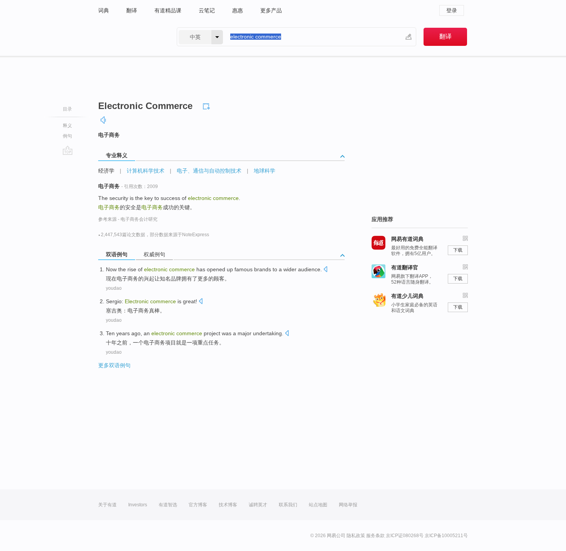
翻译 (131, 10)
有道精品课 (167, 10)
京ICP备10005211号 (446, 535)
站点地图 (318, 504)
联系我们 (288, 504)
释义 (67, 125)
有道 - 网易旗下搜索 (129, 37)
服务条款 (375, 535)
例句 (67, 136)
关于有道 (107, 504)
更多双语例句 (114, 365)
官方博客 (198, 504)
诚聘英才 (258, 504)
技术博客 (228, 504)
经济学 (106, 171)
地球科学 (264, 171)
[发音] (103, 120)
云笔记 (207, 10)
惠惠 (237, 10)
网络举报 (348, 504)
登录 (451, 10)
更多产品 (271, 10)
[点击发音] (325, 270)
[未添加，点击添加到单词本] (207, 105)
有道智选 (168, 504)
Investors (137, 504)
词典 (103, 10)
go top (67, 150)
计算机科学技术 (145, 171)
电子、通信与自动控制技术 (209, 171)
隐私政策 (356, 535)
